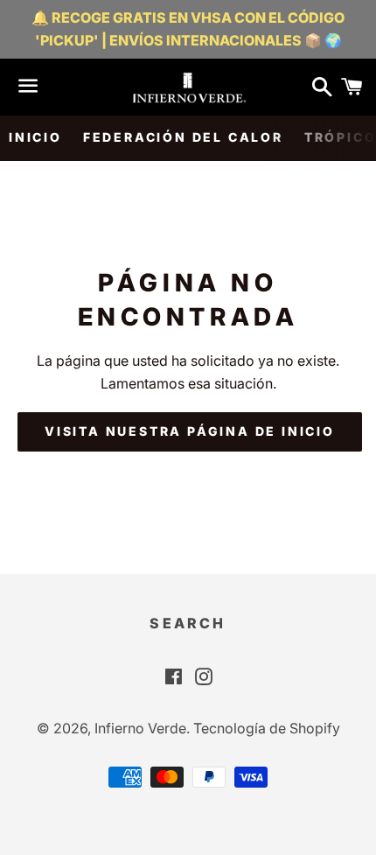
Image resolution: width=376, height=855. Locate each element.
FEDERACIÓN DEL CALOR (183, 137)
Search (188, 623)
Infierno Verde (140, 728)
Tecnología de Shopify (266, 728)
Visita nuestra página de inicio (190, 431)
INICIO (35, 137)
